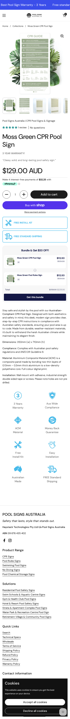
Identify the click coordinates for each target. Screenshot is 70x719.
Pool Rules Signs (11, 561)
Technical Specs (11, 637)
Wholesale (8, 641)
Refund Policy (10, 655)
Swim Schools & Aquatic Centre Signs (23, 594)
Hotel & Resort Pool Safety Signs (20, 603)
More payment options (35, 212)
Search (6, 632)
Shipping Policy (11, 650)
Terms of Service (11, 646)
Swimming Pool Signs (14, 565)
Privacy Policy (10, 659)
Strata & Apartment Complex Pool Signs (24, 608)
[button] (64, 15)
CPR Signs (8, 556)
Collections (18, 26)
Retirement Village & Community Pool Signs (26, 616)
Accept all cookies (35, 702)
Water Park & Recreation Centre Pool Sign (25, 612)
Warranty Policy (11, 663)
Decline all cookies (35, 711)
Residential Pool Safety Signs (18, 590)
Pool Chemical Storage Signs (18, 574)
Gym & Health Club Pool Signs (19, 599)
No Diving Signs (11, 569)
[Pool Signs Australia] (34, 15)
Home (5, 26)
